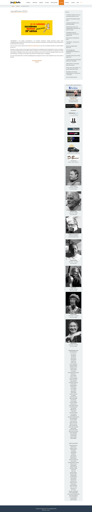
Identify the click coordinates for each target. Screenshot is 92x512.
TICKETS (37, 62)
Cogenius (48, 510)
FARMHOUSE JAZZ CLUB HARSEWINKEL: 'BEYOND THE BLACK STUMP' (73, 28)
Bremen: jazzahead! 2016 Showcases (71, 46)
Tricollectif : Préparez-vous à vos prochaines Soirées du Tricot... (73, 15)
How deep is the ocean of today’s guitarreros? (73, 56)
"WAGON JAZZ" (73, 98)
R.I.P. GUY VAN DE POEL (71, 77)
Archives (67, 2)
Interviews (35, 2)
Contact (73, 2)
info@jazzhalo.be (44, 508)
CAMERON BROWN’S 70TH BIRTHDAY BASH (72, 23)
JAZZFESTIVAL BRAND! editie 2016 (73, 19)
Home (13, 6)
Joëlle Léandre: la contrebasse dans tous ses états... (72, 64)
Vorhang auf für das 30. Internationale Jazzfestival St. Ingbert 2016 (72, 34)
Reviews (28, 2)
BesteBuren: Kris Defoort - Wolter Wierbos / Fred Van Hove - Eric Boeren (73, 73)
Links (78, 2)
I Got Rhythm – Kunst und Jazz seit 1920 (72, 42)
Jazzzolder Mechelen (37, 60)
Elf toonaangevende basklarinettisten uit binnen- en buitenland (72, 51)
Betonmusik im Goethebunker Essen (72, 38)
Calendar (41, 2)
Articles (61, 2)
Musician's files (54, 2)
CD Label (47, 2)
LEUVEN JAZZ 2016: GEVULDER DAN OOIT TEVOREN (73, 60)
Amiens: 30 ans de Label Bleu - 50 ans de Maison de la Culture (73, 68)
